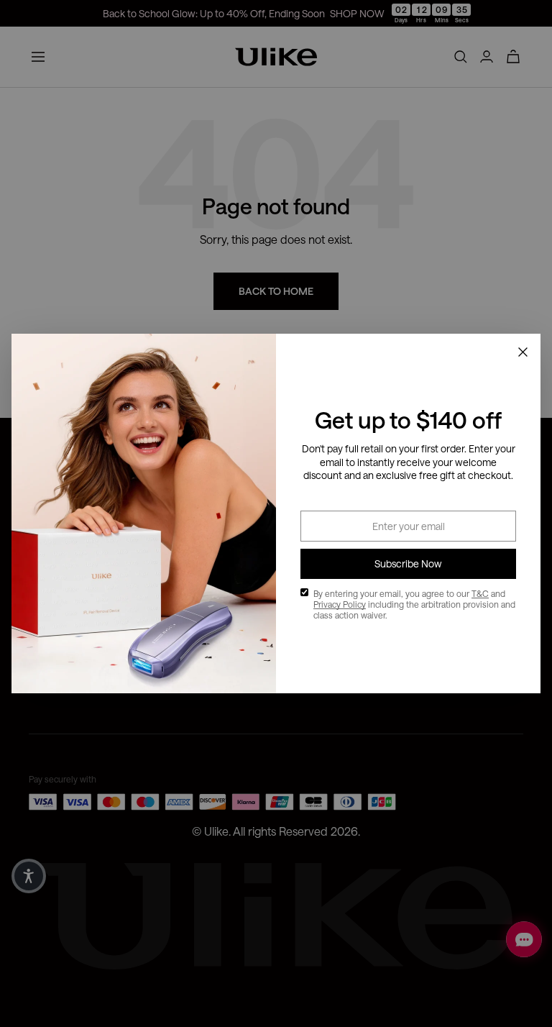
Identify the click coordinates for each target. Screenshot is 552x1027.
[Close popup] (522, 351)
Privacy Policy (339, 604)
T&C (480, 593)
